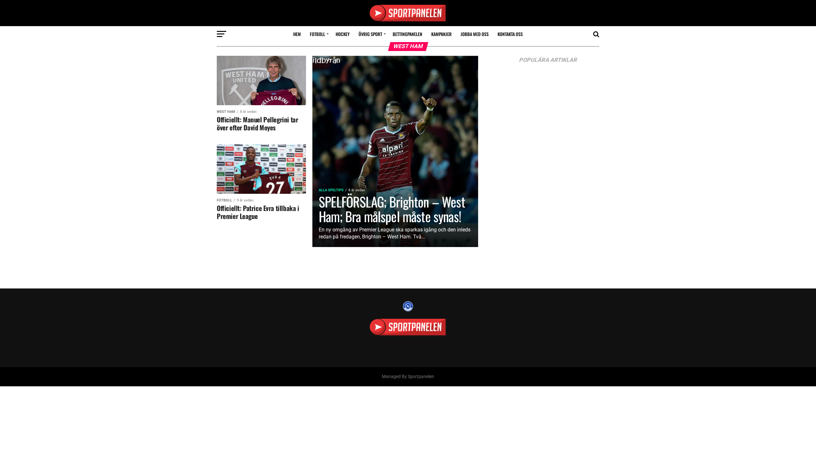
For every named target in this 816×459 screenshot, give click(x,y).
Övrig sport (370, 34)
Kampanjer (441, 34)
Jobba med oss (475, 34)
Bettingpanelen (407, 34)
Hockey (343, 34)
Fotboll (317, 34)
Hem (297, 34)
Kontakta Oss (510, 34)
